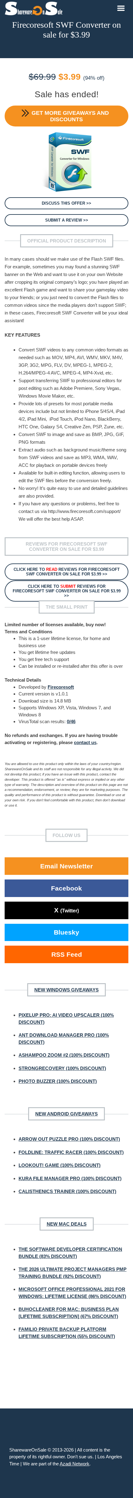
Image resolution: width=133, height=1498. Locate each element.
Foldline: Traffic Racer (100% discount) (71, 1152)
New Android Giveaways (66, 1113)
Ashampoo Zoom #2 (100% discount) (64, 1055)
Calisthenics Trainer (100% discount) (67, 1191)
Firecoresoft (61, 687)
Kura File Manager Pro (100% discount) (70, 1178)
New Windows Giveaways (66, 989)
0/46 (71, 721)
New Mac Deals (67, 1224)
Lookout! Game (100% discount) (60, 1165)
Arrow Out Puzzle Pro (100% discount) (69, 1139)
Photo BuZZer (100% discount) (58, 1081)
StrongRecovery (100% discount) (62, 1068)
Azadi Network (74, 1463)
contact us (85, 742)
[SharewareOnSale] (35, 7)
